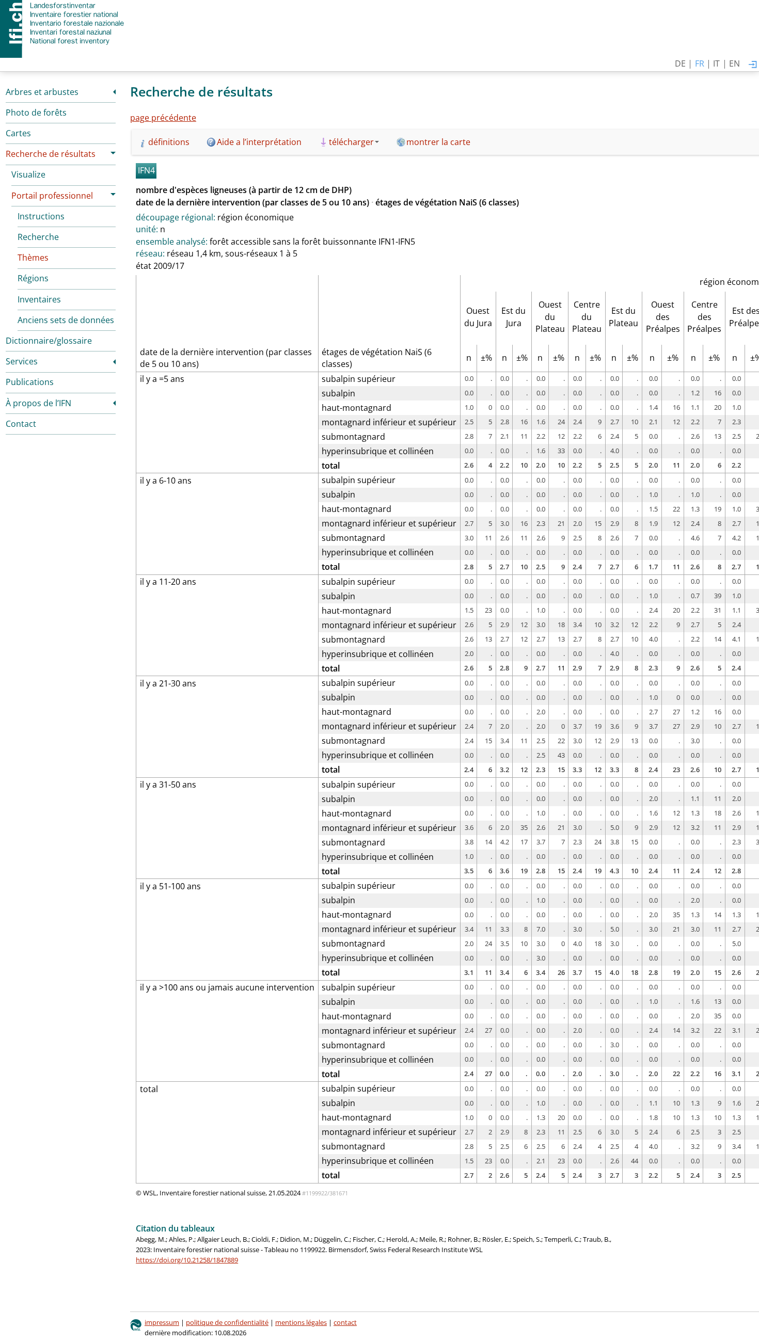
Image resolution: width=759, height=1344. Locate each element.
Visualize (28, 174)
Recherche (38, 237)
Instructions (41, 216)
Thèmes (33, 257)
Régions (33, 278)
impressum (162, 1322)
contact (345, 1322)
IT (716, 63)
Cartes (18, 133)
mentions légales (301, 1322)
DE (680, 63)
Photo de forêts (36, 112)
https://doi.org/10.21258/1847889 (187, 1260)
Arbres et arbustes (42, 92)
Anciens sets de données (66, 320)
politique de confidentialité (227, 1322)
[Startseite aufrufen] (63, 23)
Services (22, 361)
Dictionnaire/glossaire (49, 340)
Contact (21, 423)
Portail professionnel (52, 195)
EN (734, 63)
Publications (30, 382)
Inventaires (39, 299)
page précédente (163, 117)
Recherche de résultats (51, 153)
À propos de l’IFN (38, 403)
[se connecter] (753, 65)
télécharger (351, 142)
